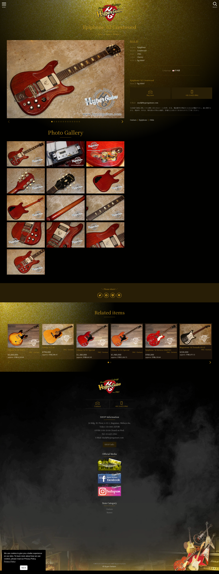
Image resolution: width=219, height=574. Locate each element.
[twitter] (99, 295)
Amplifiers (109, 519)
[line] (119, 295)
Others (109, 522)
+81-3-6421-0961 (192, 95)
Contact (97, 406)
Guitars (133, 120)
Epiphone (141, 47)
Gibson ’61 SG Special (120, 350)
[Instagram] (109, 490)
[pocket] (112, 295)
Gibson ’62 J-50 (48, 347)
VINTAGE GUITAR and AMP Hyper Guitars (109, 563)
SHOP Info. (110, 444)
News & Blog (109, 544)
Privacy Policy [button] (10, 561)
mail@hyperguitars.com (147, 102)
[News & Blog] (109, 464)
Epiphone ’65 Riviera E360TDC (158, 350)
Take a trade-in (109, 540)
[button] (52, 121)
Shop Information (109, 537)
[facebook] (106, 295)
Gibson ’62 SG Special (86, 350)
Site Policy (109, 551)
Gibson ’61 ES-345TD (16, 350)
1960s (152, 120)
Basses (109, 512)
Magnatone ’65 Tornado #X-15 (192, 347)
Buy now (150, 95)
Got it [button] (24, 568)
